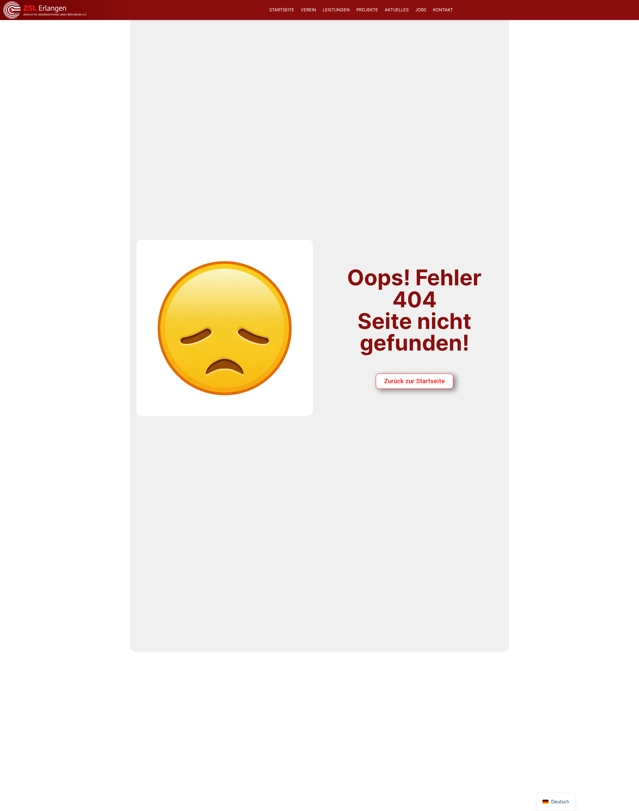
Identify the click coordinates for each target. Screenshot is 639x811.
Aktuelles (397, 9)
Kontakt (443, 9)
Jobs (420, 9)
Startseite (281, 9)
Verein (308, 9)
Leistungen (336, 9)
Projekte (367, 9)
